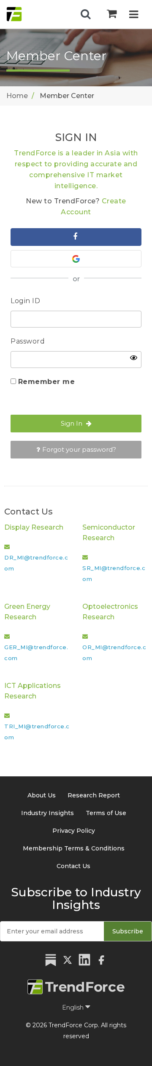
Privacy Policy (73, 830)
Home (17, 96)
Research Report (94, 795)
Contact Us (73, 866)
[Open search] (86, 14)
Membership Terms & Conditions (74, 848)
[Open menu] (133, 15)
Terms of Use (106, 813)
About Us (41, 795)
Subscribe (127, 931)
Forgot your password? (79, 449)
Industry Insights (47, 813)
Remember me (46, 382)
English (73, 1007)
